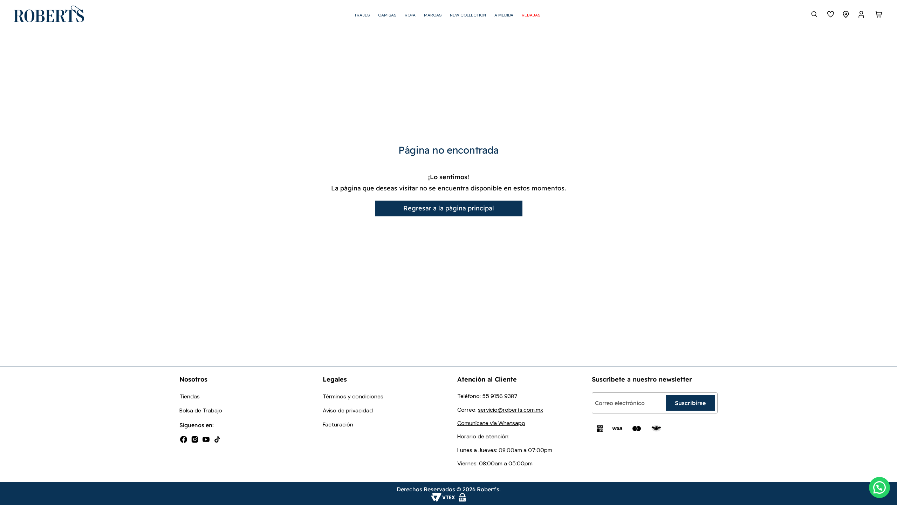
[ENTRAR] (862, 14)
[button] (879, 487)
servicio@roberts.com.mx (510, 409)
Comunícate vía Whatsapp (491, 423)
